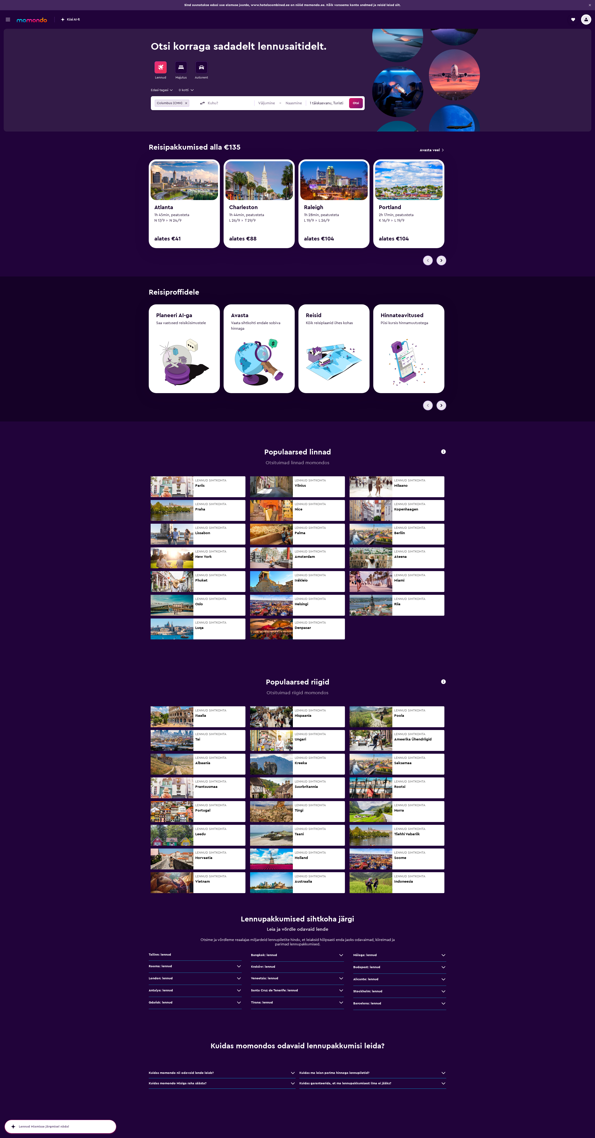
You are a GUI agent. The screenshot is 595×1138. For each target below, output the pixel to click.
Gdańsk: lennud (160, 1002)
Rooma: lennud (160, 966)
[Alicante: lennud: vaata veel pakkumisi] (443, 979)
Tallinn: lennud (160, 954)
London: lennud (161, 978)
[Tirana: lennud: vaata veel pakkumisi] (341, 1002)
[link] (431, 150)
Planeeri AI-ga (174, 315)
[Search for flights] (161, 67)
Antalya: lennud (161, 990)
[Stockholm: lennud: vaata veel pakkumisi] (443, 991)
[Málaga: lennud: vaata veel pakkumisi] (443, 955)
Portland (390, 207)
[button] (590, 5)
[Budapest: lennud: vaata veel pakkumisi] (443, 967)
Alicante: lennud (365, 979)
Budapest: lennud (366, 967)
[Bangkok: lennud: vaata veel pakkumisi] (341, 955)
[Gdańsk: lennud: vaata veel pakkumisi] (239, 1002)
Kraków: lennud (263, 966)
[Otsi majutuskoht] (181, 67)
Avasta (239, 315)
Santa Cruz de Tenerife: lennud (274, 990)
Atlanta (163, 207)
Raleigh (313, 207)
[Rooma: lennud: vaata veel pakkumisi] (239, 966)
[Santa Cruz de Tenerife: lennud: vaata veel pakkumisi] (341, 990)
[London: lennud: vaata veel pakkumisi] (239, 978)
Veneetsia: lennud (264, 978)
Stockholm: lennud (367, 991)
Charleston (243, 207)
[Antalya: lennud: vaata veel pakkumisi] (239, 990)
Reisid (313, 315)
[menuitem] (160, 70)
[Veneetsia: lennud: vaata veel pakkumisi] (341, 978)
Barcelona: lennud (367, 1003)
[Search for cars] (201, 67)
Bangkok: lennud (264, 955)
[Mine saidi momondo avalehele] (32, 20)
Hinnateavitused (402, 315)
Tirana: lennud (262, 1002)
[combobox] (162, 90)
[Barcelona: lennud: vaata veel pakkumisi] (443, 1003)
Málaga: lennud (365, 955)
